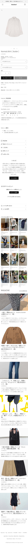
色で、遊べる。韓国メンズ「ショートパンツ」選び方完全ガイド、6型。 (13, 479)
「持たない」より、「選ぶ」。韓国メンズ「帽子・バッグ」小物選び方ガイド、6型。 (13, 415)
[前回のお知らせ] (2, 1)
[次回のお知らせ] (25, 1)
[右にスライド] (16, 48)
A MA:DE (3, 54)
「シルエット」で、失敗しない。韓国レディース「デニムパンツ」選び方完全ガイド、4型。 (13, 382)
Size (1, 64)
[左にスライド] (11, 48)
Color (2, 58)
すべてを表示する (23, 290)
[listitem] (5, 226)
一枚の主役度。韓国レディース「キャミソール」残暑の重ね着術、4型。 (13, 448)
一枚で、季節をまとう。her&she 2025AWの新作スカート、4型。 (13, 313)
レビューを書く (14, 192)
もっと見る (14, 178)
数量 (2, 70)
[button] (2, 4)
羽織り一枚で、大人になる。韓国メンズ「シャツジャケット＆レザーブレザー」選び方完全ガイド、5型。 (13, 347)
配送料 (4, 57)
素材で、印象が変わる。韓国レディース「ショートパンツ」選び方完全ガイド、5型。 (13, 513)
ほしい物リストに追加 (7, 77)
